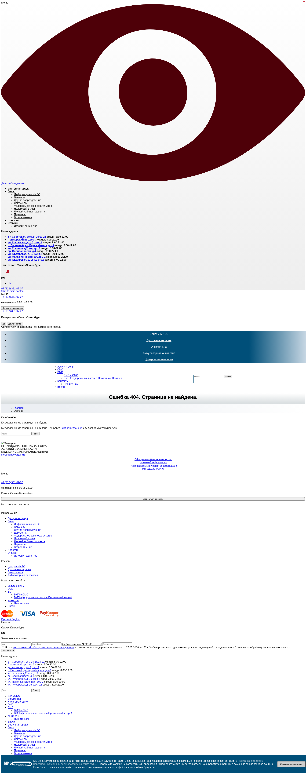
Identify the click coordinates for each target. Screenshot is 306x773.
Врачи (61, 386)
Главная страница (71, 428)
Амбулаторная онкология (159, 353)
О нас (11, 521)
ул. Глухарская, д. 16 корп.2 (25, 254)
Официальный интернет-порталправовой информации (153, 461)
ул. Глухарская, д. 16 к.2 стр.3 (26, 259)
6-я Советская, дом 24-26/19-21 (27, 236)
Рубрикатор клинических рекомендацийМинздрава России (153, 467)
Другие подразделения (27, 530)
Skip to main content (12, 291)
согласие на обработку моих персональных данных (43, 647)
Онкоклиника (159, 346)
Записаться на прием (13, 308)
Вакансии (19, 527)
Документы (20, 532)
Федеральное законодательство (33, 535)
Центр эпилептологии (159, 359)
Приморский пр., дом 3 (22, 239)
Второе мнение (23, 547)
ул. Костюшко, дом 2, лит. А (25, 242)
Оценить (20, 454)
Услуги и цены (65, 366)
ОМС (60, 369)
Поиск (228, 377)
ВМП (60, 372)
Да (4, 324)
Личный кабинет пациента (29, 541)
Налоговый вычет (24, 538)
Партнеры (20, 544)
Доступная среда (18, 518)
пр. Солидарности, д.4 (22, 251)
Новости (13, 550)
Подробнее (8, 454)
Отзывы (12, 552)
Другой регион (15, 324)
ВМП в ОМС (71, 375)
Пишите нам (71, 384)
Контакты (62, 381)
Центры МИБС (158, 333)
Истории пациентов (25, 555)
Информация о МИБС (27, 524)
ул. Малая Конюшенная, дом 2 (27, 256)
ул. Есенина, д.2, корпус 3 (24, 248)
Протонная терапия (158, 340)
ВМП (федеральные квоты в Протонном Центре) (93, 378)
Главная (19, 408)
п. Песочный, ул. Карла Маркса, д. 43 (31, 245)
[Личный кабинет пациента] (5, 272)
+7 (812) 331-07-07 (12, 288)
